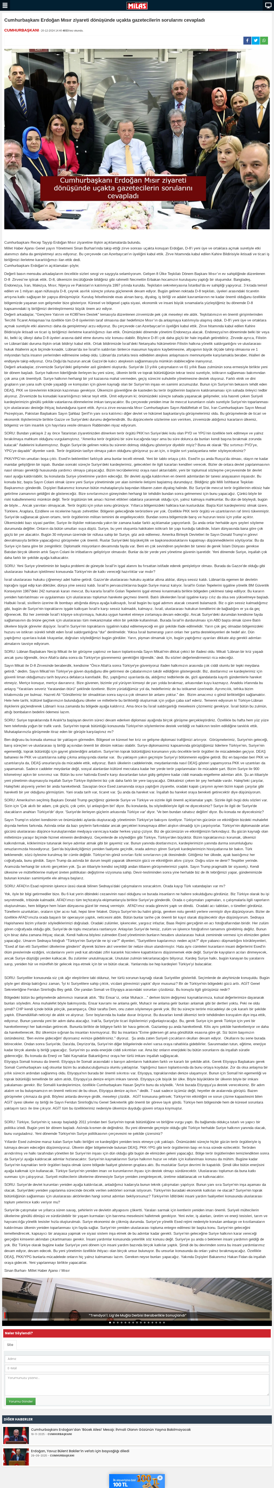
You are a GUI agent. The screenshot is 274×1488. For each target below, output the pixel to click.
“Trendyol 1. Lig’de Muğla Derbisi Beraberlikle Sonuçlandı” (137, 1315)
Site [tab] (10, 1344)
